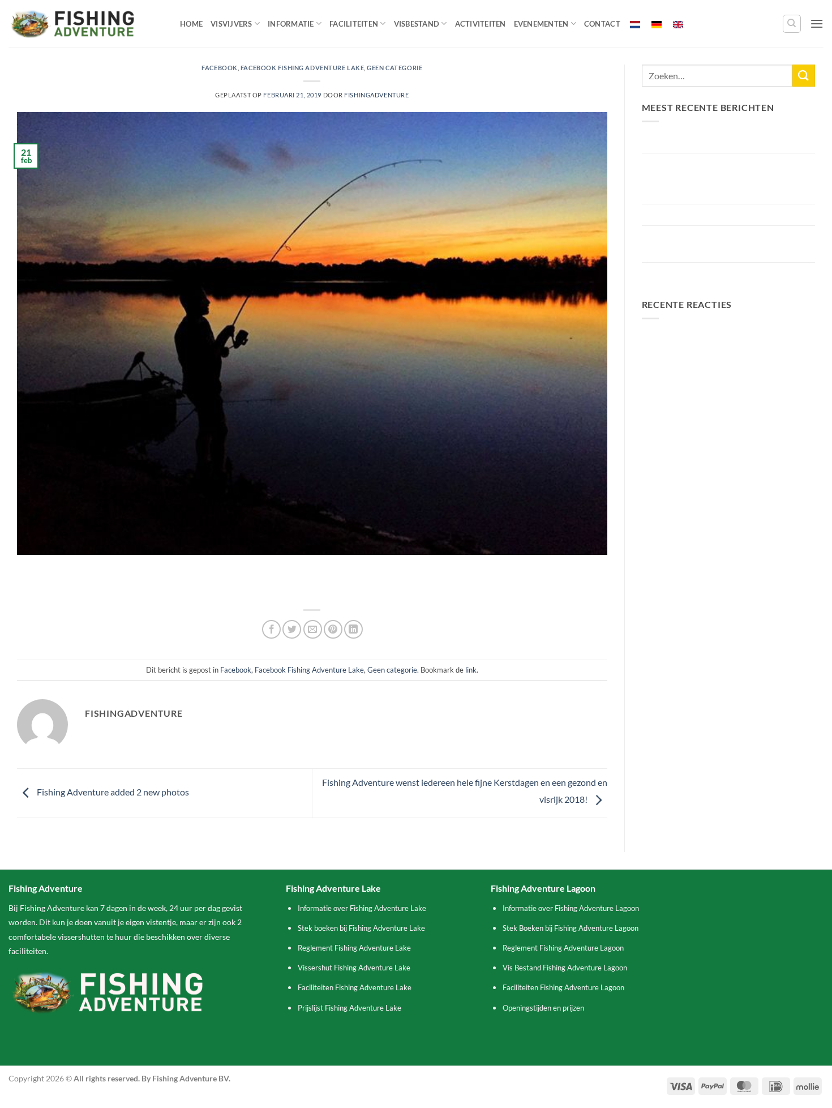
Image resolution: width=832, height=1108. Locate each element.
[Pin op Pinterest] (333, 629)
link (471, 669)
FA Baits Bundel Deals (684, 273)
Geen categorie (394, 67)
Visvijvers (231, 23)
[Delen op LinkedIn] (353, 629)
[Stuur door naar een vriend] (312, 629)
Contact (602, 23)
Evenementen (541, 23)
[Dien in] (803, 76)
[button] (817, 23)
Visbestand (417, 23)
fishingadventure (376, 95)
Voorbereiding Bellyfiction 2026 (704, 214)
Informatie (291, 23)
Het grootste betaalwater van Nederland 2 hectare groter (724, 243)
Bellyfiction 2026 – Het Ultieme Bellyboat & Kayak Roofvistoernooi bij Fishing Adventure (726, 178)
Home (191, 23)
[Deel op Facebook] (271, 629)
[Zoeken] (792, 24)
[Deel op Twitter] (291, 629)
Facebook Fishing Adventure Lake (302, 67)
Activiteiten (480, 23)
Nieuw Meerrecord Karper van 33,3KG (717, 141)
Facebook (219, 67)
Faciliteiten (353, 23)
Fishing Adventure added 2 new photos (112, 791)
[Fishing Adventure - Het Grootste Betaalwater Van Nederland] (85, 23)
